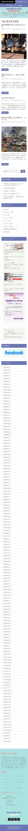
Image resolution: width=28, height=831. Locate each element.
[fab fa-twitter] (10, 5)
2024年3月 (6, 446)
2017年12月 (6, 657)
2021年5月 (6, 541)
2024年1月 (6, 451)
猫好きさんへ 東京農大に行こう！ (12, 193)
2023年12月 (6, 454)
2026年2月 (6, 384)
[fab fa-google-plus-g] (12, 5)
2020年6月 (6, 572)
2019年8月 (6, 600)
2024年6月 (6, 437)
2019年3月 (6, 614)
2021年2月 (6, 550)
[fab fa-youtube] (21, 5)
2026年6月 (6, 373)
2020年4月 (6, 578)
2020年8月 (6, 567)
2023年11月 (6, 457)
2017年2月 (6, 685)
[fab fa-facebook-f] (7, 5)
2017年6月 (6, 674)
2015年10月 (6, 730)
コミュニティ (7, 217)
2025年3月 (6, 415)
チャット (24, 78)
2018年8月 (6, 634)
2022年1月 (6, 519)
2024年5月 (6, 440)
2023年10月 (6, 460)
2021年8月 (6, 533)
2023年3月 (6, 479)
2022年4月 (6, 510)
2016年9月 (6, 699)
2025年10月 (6, 395)
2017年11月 (6, 659)
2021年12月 (6, 522)
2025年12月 (6, 389)
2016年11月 (6, 693)
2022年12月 (6, 488)
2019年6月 (6, 606)
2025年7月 (6, 403)
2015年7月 (6, 738)
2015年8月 (6, 735)
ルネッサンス (7, 226)
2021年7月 (6, 536)
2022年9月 (6, 496)
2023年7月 (6, 468)
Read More (5, 69)
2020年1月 (6, 586)
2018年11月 (6, 626)
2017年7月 (6, 671)
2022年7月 (6, 502)
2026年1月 (6, 387)
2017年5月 (6, 676)
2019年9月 (6, 598)
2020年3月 (6, 581)
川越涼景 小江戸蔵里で (9, 191)
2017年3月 (6, 682)
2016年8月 (6, 702)
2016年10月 (6, 696)
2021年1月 (6, 553)
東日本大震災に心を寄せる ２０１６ (13, 118)
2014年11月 (6, 741)
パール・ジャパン (8, 779)
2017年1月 (6, 688)
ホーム (5, 776)
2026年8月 (6, 367)
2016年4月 (6, 713)
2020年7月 (6, 569)
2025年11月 (6, 392)
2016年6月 (6, 707)
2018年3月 (6, 648)
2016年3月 (6, 716)
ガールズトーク (7, 212)
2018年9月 (6, 631)
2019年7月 (6, 603)
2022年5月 (6, 508)
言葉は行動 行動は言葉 (9, 188)
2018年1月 (6, 654)
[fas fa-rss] (18, 5)
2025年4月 (6, 412)
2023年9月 (6, 463)
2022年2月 (6, 516)
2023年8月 (6, 465)
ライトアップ (7, 223)
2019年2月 (6, 617)
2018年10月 (6, 629)
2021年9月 (6, 530)
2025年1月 (6, 420)
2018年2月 (6, 651)
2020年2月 (6, 584)
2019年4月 (6, 612)
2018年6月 (6, 640)
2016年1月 (6, 721)
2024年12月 (6, 423)
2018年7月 (6, 637)
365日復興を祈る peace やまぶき (13, 26)
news (5, 209)
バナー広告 (6, 782)
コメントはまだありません (15, 29)
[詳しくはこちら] (14, 244)
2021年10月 (6, 527)
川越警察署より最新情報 (9, 229)
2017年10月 (6, 662)
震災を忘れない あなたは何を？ (12, 75)
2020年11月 (6, 558)
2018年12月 (6, 623)
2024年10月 (6, 429)
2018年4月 (6, 645)
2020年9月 (6, 564)
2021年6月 (6, 539)
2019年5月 (6, 609)
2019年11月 (6, 592)
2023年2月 (6, 482)
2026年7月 (6, 370)
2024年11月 (6, 426)
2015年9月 (6, 733)
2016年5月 (6, 710)
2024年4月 (6, 443)
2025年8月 (6, 401)
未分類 (5, 231)
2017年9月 (6, 665)
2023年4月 (6, 477)
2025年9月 (6, 398)
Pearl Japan (16, 828)
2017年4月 (6, 679)
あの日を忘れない (8, 98)
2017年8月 (6, 668)
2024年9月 (6, 432)
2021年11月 (6, 524)
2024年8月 (6, 434)
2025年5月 (6, 409)
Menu (26, 12)
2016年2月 (6, 719)
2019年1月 (6, 620)
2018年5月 (6, 643)
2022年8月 (6, 499)
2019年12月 (6, 589)
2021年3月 (6, 547)
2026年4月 (6, 378)
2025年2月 (6, 418)
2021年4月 (6, 544)
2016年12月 (6, 690)
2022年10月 (6, 493)
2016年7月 (6, 704)
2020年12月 (6, 555)
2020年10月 (6, 561)
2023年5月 (6, 474)
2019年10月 (6, 595)
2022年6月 (6, 505)
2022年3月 (6, 513)
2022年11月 (6, 491)
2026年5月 (6, 375)
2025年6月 (6, 406)
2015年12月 (6, 724)
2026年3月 (6, 381)
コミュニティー (7, 784)
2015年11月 (6, 727)
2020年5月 (6, 575)
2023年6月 (6, 471)
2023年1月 (6, 485)
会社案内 (19, 787)
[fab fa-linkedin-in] (15, 5)
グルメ (5, 215)
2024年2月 (6, 448)
